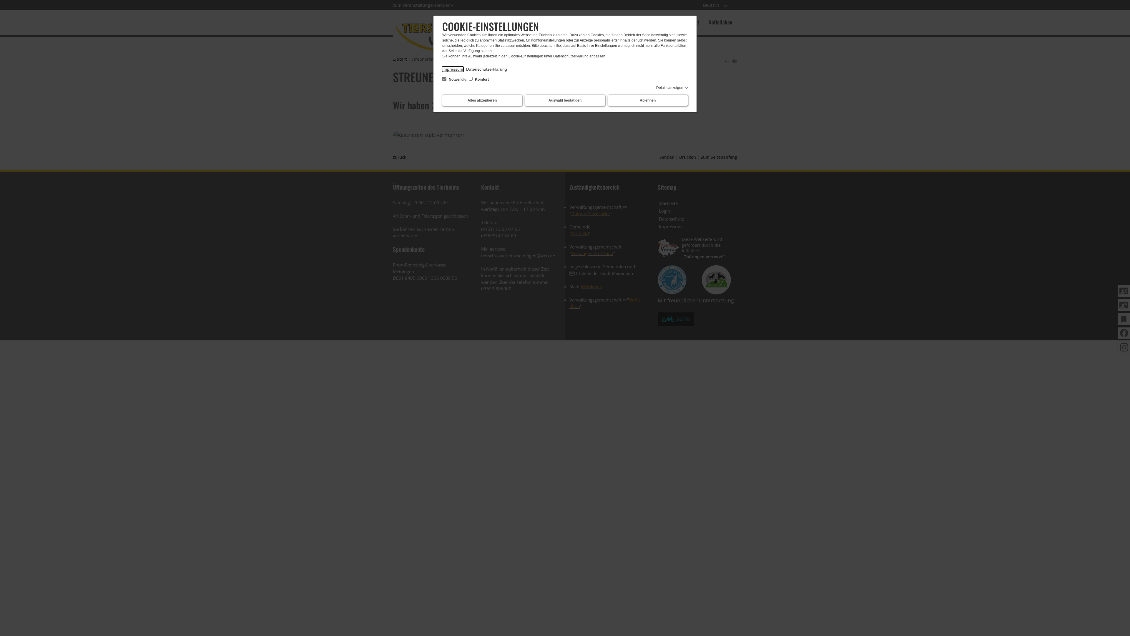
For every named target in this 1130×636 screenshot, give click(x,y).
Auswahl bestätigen (565, 100)
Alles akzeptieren (482, 100)
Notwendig (457, 79)
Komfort (481, 79)
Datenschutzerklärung (486, 69)
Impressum (452, 69)
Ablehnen (648, 100)
